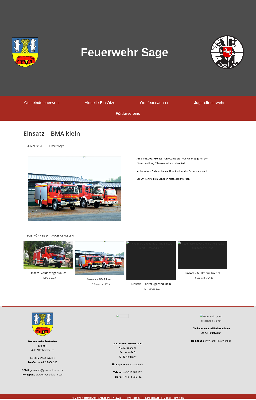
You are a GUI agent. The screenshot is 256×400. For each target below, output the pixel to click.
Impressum (133, 397)
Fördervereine (128, 113)
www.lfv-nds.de (134, 364)
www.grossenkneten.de (49, 374)
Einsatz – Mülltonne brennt (202, 273)
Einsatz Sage (56, 145)
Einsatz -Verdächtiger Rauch (48, 273)
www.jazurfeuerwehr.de (218, 340)
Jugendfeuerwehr (209, 103)
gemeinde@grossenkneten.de (47, 370)
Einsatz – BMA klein (99, 279)
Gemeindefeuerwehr (42, 103)
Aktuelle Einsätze (100, 103)
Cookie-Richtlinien (174, 397)
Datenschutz (152, 397)
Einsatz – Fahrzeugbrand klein (151, 284)
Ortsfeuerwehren (154, 103)
